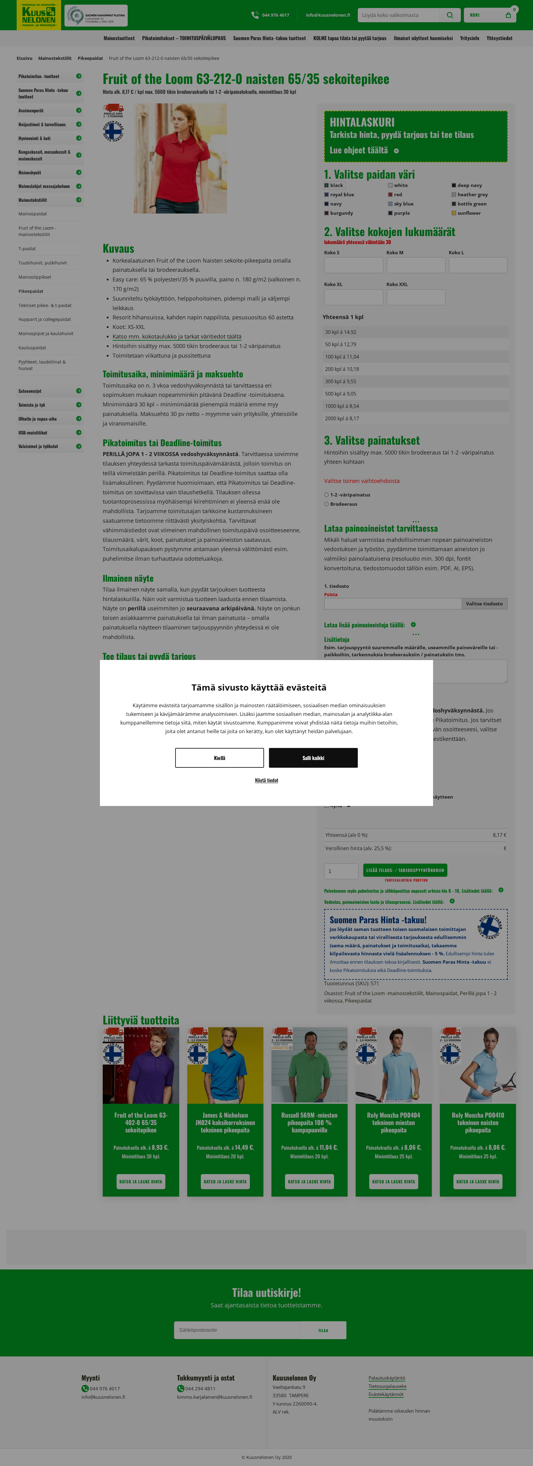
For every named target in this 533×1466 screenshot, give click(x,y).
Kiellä (219, 758)
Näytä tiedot (266, 780)
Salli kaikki (313, 758)
